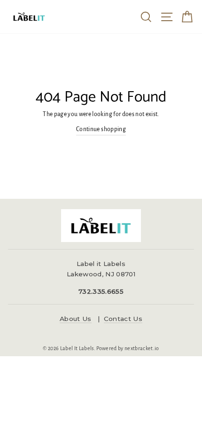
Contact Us (123, 318)
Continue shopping (101, 129)
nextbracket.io (141, 348)
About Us (76, 318)
